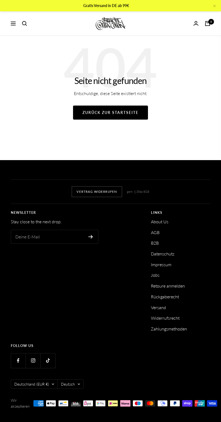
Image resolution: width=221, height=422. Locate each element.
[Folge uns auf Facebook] (18, 360)
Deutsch (68, 384)
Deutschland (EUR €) (31, 384)
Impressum (161, 264)
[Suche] (24, 23)
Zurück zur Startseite (110, 112)
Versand (158, 307)
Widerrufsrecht (165, 317)
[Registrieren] (90, 237)
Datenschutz (162, 253)
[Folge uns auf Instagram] (33, 360)
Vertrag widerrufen (97, 191)
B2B (155, 242)
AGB (155, 232)
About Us (159, 221)
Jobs (155, 275)
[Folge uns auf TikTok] (47, 360)
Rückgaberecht (165, 296)
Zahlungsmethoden (169, 328)
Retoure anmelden (168, 285)
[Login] (196, 23)
